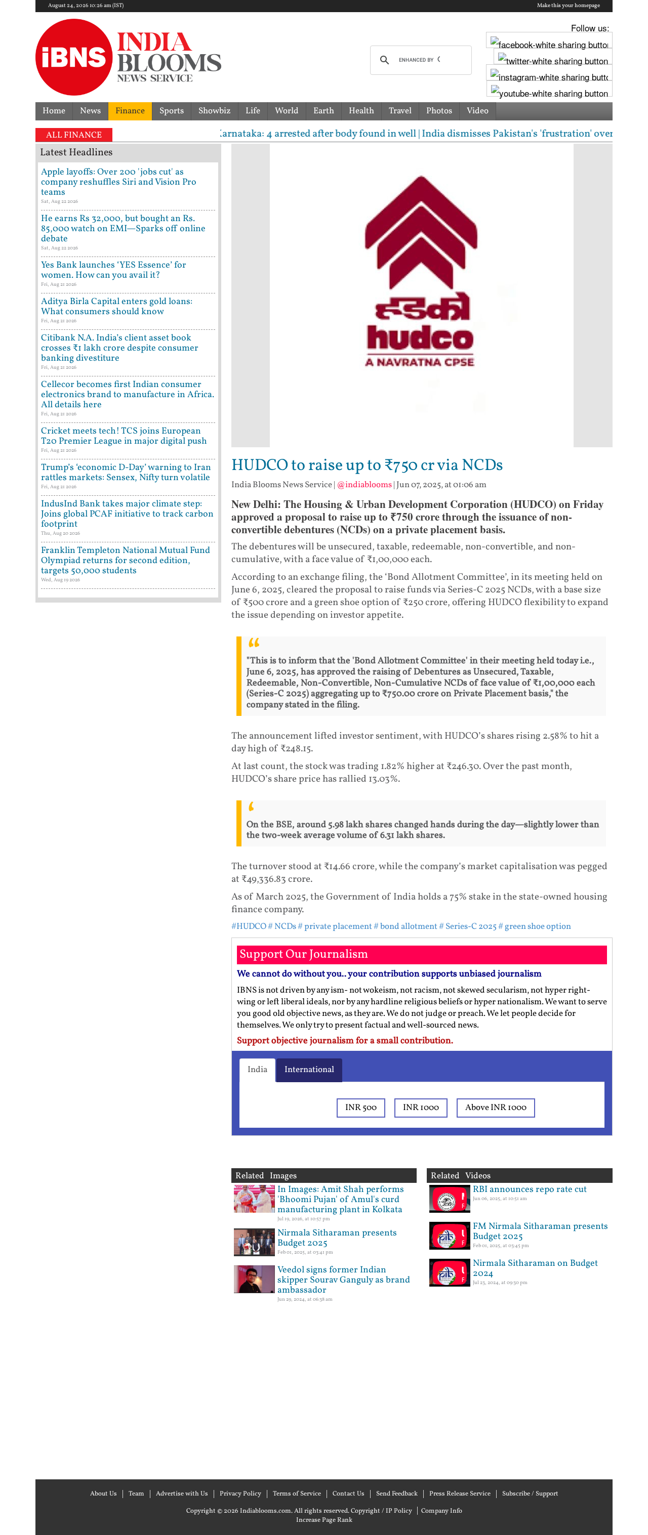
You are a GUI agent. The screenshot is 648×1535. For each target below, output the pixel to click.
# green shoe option (534, 926)
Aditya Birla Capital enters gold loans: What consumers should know (116, 306)
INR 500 (361, 1108)
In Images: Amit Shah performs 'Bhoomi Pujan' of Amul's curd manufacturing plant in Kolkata (340, 1199)
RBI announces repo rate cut (530, 1189)
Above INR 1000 (495, 1108)
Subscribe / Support (530, 1494)
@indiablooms (364, 485)
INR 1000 (421, 1108)
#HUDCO (248, 926)
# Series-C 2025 (468, 926)
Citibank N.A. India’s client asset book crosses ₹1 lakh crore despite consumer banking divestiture (119, 348)
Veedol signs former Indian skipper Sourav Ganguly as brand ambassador (343, 1280)
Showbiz (214, 111)
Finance (130, 111)
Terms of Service (297, 1494)
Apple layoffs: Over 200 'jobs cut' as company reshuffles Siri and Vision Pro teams (118, 182)
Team (136, 1494)
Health (361, 111)
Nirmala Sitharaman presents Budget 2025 (337, 1238)
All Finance (74, 135)
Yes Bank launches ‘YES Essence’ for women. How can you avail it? (113, 270)
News (90, 111)
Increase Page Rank (324, 1520)
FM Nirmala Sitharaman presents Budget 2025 (540, 1231)
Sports (171, 111)
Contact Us (348, 1494)
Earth (323, 111)
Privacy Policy (240, 1494)
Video (478, 111)
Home (54, 111)
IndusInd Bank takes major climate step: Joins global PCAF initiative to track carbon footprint (127, 514)
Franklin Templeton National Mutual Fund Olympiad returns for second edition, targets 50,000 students (125, 560)
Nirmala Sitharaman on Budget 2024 (535, 1268)
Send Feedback (397, 1494)
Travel (400, 111)
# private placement (335, 926)
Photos (439, 111)
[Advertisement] (128, 1040)
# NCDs (282, 926)
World (287, 111)
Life (253, 111)
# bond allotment (405, 926)
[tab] (257, 1070)
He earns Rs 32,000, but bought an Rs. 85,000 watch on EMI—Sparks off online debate (123, 228)
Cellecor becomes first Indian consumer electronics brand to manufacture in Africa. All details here (127, 394)
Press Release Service (460, 1494)
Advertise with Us (182, 1494)
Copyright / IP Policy (381, 1511)
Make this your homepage (568, 6)
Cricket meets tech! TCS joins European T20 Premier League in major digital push (124, 436)
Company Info (441, 1511)
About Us (103, 1494)
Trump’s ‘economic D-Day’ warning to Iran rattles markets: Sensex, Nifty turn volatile (126, 472)
